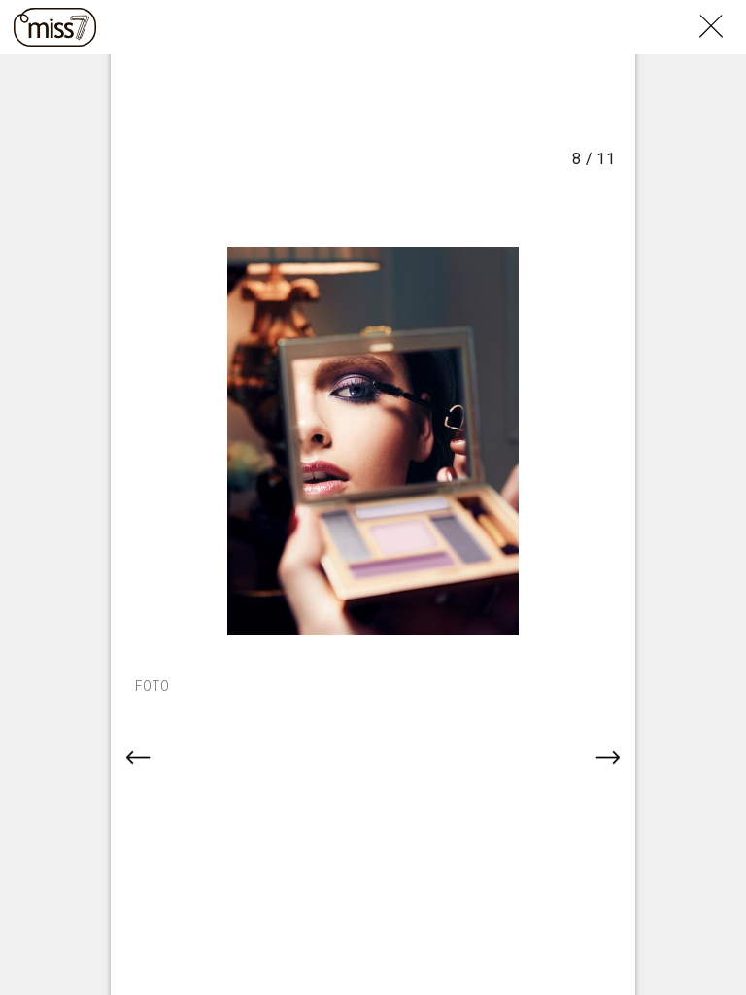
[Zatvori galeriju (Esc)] (722, 11)
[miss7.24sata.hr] (55, 27)
